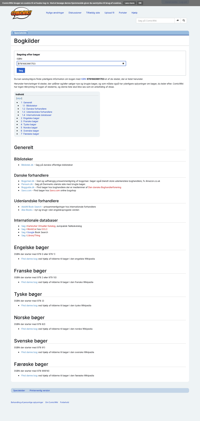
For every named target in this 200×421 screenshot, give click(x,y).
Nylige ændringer (55, 12)
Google (30, 232)
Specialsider (19, 390)
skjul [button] (19, 98)
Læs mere (130, 3)
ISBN (83, 79)
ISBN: (19, 58)
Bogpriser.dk (27, 181)
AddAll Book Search (31, 206)
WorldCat (32, 229)
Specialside (20, 32)
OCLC (44, 229)
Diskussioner (75, 12)
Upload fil (109, 12)
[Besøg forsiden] (21, 13)
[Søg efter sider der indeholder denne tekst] (184, 20)
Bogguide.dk (28, 187)
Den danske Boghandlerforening (104, 187)
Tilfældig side (93, 12)
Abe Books (26, 209)
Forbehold (64, 402)
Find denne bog (29, 258)
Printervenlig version (40, 390)
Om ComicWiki (51, 402)
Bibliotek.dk (27, 164)
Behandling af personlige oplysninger (27, 402)
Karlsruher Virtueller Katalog (41, 226)
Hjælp (135, 12)
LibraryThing (33, 235)
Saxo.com (26, 190)
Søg (23, 226)
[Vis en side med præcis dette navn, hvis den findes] (178, 20)
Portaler (123, 12)
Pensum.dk (27, 184)
